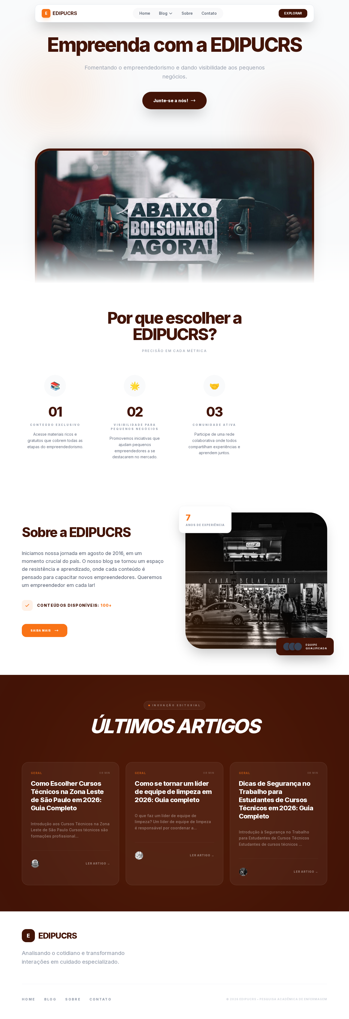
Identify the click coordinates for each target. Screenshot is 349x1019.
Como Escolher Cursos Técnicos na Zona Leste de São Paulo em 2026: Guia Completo (67, 796)
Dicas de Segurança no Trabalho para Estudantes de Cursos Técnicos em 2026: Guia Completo (276, 800)
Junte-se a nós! (170, 100)
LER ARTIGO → (98, 863)
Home (144, 13)
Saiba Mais (41, 630)
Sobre (187, 13)
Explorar (293, 13)
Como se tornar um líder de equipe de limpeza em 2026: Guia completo (173, 792)
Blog (163, 13)
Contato (209, 13)
